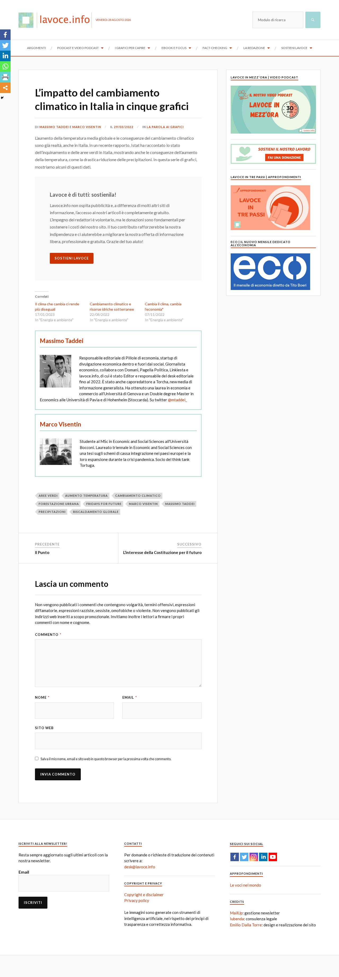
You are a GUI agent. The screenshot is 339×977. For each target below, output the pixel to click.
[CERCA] (312, 20)
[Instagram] (253, 857)
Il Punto (42, 552)
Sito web (44, 728)
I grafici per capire (130, 48)
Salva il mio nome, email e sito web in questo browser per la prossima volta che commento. (106, 759)
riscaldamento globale (96, 511)
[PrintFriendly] (5, 77)
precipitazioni (52, 511)
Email (129, 697)
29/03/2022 (123, 127)
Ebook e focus (174, 48)
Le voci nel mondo (245, 885)
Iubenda (237, 918)
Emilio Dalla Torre (246, 924)
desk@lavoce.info (139, 866)
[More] (5, 87)
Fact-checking (215, 48)
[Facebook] (5, 34)
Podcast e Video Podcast (78, 48)
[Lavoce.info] (57, 20)
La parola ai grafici (165, 127)
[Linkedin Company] (263, 857)
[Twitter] (5, 45)
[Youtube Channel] (273, 857)
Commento (48, 634)
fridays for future (104, 503)
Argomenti (36, 48)
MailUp (236, 912)
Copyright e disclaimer (144, 894)
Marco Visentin (86, 127)
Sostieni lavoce (294, 48)
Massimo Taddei (54, 127)
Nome (42, 697)
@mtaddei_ (177, 399)
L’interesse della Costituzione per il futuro (162, 552)
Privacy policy (136, 900)
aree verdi (48, 495)
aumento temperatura (86, 495)
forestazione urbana (59, 503)
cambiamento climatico (138, 495)
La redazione (254, 48)
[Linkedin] (5, 56)
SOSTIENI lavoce (72, 258)
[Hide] (2, 98)
